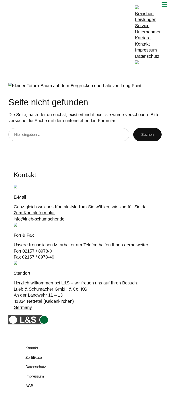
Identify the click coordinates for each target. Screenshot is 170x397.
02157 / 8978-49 (38, 257)
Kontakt (142, 44)
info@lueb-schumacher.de (39, 219)
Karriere (143, 37)
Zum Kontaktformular (34, 212)
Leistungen (145, 19)
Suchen (147, 134)
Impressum (146, 50)
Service (142, 25)
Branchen (144, 13)
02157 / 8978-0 (37, 251)
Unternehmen (148, 31)
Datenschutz (147, 56)
